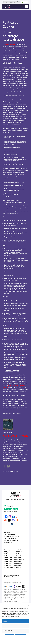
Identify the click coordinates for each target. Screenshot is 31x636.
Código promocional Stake (12, 554)
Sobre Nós (7, 532)
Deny (4, 626)
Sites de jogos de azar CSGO (12, 550)
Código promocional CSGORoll (13, 552)
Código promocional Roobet (12, 555)
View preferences (7, 631)
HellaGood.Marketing (15, 435)
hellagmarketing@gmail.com (12, 583)
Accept (5, 621)
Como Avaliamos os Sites (11, 536)
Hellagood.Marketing (9, 44)
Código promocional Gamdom (12, 561)
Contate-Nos (8, 542)
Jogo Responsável (9, 534)
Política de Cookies (9, 634)
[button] (28, 605)
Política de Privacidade (20, 634)
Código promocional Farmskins (13, 563)
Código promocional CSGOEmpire (14, 559)
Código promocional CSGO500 (13, 565)
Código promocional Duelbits (12, 557)
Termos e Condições (10, 538)
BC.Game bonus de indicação (12, 567)
